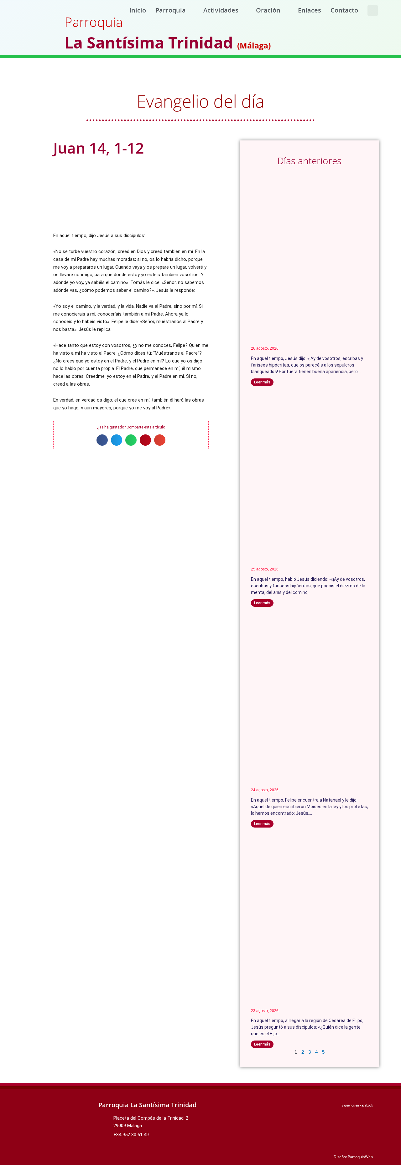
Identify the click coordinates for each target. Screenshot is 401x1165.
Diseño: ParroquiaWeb (353, 1156)
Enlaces (309, 10)
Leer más (262, 382)
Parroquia (170, 10)
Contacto (344, 10)
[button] (372, 10)
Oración (268, 10)
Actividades (220, 10)
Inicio (137, 10)
